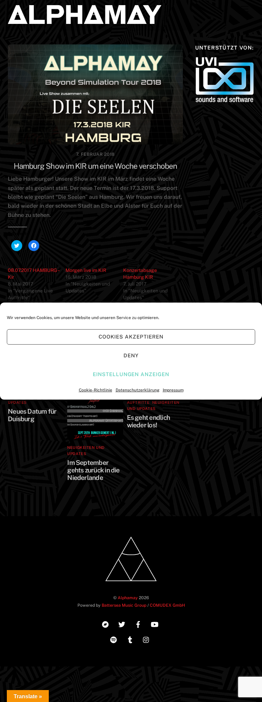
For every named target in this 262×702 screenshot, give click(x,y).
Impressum (173, 389)
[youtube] (154, 624)
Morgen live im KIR (86, 270)
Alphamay (128, 597)
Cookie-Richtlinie (95, 389)
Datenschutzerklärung (137, 389)
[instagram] (146, 639)
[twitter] (122, 624)
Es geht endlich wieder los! (148, 421)
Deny (131, 355)
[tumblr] (130, 639)
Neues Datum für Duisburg (32, 415)
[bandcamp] (105, 624)
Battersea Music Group (124, 605)
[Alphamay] (84, 21)
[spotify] (113, 639)
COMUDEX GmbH (167, 605)
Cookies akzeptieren (131, 337)
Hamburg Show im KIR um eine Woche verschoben (95, 166)
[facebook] (138, 624)
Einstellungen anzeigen (131, 374)
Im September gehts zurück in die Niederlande (93, 470)
